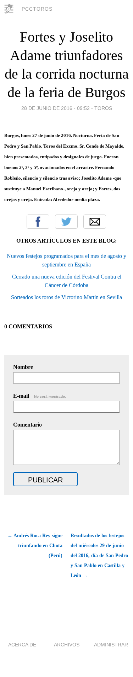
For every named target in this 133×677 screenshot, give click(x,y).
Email (94, 222)
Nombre (23, 367)
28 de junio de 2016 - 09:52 (55, 108)
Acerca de (22, 644)
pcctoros (37, 9)
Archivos (66, 644)
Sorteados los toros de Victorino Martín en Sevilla (66, 297)
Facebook (38, 222)
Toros (103, 108)
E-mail (39, 396)
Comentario (27, 425)
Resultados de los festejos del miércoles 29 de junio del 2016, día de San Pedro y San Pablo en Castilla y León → (99, 555)
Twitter (66, 222)
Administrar (111, 644)
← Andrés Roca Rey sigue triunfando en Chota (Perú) (34, 545)
